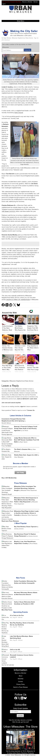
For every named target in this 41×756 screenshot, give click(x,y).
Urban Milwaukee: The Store (20, 726)
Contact (20, 681)
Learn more (33, 399)
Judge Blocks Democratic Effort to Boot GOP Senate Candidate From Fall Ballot (26, 440)
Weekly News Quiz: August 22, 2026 (25, 455)
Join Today (20, 472)
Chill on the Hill (15, 649)
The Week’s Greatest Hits (22, 449)
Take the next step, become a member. (20, 720)
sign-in (22, 406)
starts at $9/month (23, 399)
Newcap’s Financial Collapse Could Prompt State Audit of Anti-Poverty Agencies (25, 428)
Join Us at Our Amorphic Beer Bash (11, 2)
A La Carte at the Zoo (17, 615)
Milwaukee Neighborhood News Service (22, 38)
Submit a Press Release (20, 687)
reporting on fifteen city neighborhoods (18, 299)
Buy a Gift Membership (9, 478)
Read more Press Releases (10, 521)
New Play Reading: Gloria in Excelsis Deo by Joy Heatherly (22, 624)
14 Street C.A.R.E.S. (9, 211)
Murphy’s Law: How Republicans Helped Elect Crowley (25, 542)
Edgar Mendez (7, 38)
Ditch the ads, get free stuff (20, 722)
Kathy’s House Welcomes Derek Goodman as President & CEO (24, 603)
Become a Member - (27, 2)
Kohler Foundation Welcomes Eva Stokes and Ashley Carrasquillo (25, 582)
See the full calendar (8, 665)
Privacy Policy (20, 684)
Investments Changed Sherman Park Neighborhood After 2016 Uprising (13, 420)
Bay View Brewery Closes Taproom (25, 526)
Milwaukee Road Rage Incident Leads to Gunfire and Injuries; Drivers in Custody (26, 513)
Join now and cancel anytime (11, 402)
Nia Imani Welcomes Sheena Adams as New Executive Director (25, 593)
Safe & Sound (18, 112)
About (20, 676)
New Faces (20, 578)
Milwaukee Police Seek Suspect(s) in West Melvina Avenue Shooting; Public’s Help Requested (26, 500)
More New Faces (7, 610)
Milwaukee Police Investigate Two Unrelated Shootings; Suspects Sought (25, 488)
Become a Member (20, 463)
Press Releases (20, 483)
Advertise (20, 679)
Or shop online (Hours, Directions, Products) (20, 753)
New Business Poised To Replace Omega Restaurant (25, 535)
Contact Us (31, 410)
